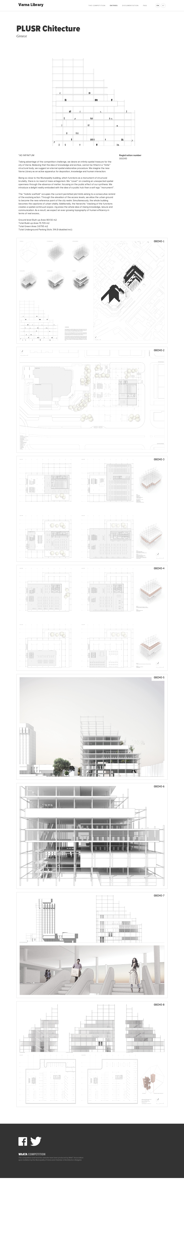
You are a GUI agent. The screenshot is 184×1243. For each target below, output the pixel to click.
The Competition (96, 5)
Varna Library (30, 5)
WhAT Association (76, 1158)
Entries (114, 5)
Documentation (130, 5)
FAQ (145, 5)
